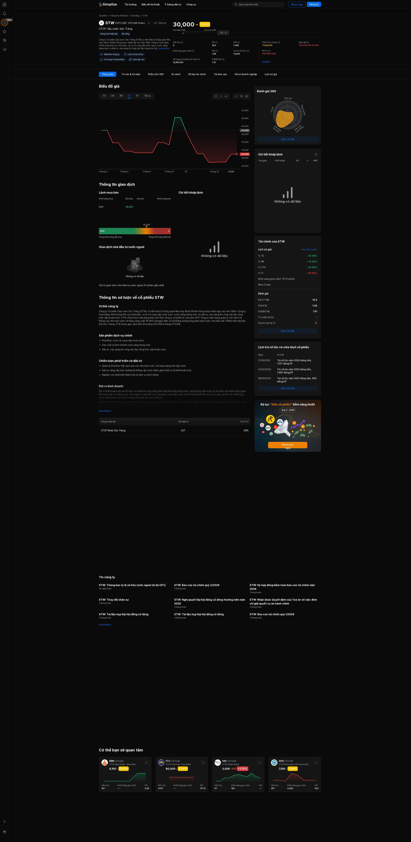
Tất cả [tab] (147, 95)
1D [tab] (104, 95)
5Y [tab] (137, 95)
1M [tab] (112, 95)
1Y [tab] (129, 95)
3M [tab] (121, 95)
